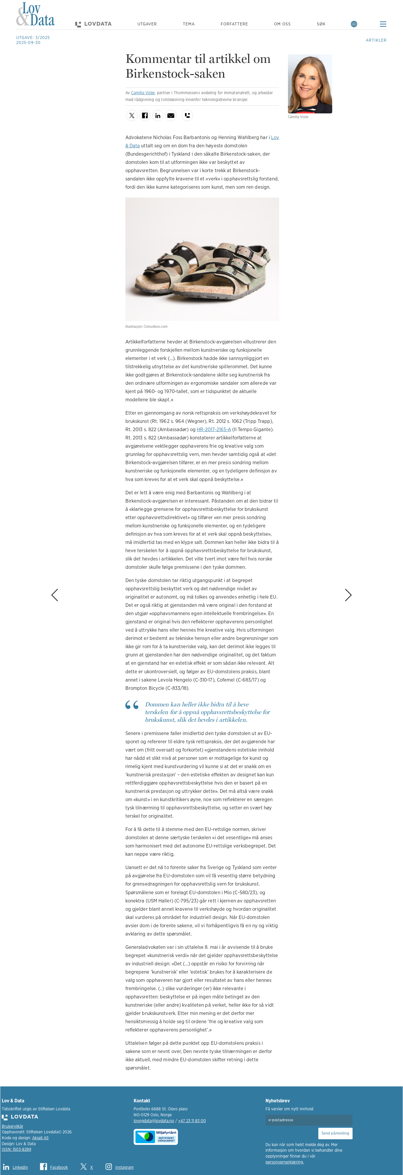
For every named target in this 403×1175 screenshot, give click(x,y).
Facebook (144, 115)
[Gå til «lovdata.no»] (93, 24)
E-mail (170, 115)
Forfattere (234, 24)
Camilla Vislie (143, 93)
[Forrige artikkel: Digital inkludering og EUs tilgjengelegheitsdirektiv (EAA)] (39, 564)
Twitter (131, 115)
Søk (321, 24)
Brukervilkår (12, 1127)
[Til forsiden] (35, 15)
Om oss (282, 24)
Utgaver (147, 24)
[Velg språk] (354, 24)
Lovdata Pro (187, 115)
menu (383, 24)
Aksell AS (40, 1138)
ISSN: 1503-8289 (16, 1150)
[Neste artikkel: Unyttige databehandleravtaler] (364, 564)
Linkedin (157, 115)
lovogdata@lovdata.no (154, 1121)
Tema (189, 24)
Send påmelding (335, 1133)
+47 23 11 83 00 (192, 1121)
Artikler (376, 40)
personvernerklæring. (285, 1162)
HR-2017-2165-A (214, 429)
